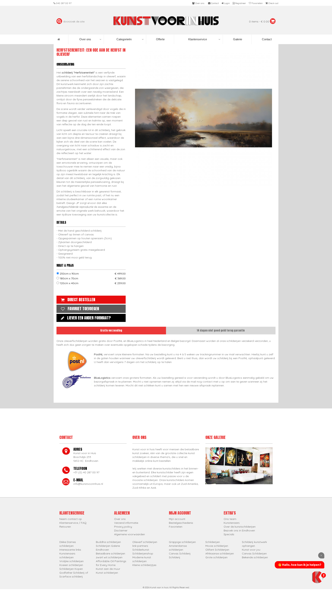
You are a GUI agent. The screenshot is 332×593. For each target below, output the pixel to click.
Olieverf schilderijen (144, 542)
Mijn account (177, 519)
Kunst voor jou (251, 549)
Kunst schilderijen (107, 572)
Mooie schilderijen (216, 546)
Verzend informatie (126, 523)
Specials (229, 534)
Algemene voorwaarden (129, 534)
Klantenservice (197, 39)
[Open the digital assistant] (317, 577)
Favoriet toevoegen (83, 309)
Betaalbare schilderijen (110, 553)
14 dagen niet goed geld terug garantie (221, 330)
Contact (266, 39)
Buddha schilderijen (108, 542)
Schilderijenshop (142, 553)
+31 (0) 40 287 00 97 (86, 472)
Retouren (65, 526)
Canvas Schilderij (180, 553)
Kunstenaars (232, 523)
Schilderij (174, 557)
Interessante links (70, 549)
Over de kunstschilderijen (240, 526)
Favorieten (175, 526)
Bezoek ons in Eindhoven (239, 530)
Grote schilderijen (216, 557)
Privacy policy (123, 526)
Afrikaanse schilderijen (219, 553)
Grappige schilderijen (182, 542)
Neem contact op (70, 519)
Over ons (85, 39)
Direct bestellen (81, 300)
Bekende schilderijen (255, 557)
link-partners (140, 546)
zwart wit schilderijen (109, 557)
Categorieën (124, 39)
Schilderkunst (140, 549)
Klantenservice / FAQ (72, 523)
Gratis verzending (111, 330)
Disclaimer (120, 530)
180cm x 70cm (92, 278)
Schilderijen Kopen (71, 569)
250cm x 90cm (92, 273)
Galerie (237, 39)
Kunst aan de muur (108, 569)
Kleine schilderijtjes (144, 565)
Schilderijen (212, 542)
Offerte (160, 39)
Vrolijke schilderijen (71, 561)
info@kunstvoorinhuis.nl (88, 484)
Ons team (230, 519)
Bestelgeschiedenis (181, 523)
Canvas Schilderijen (254, 553)
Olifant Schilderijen (217, 549)
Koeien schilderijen (71, 565)
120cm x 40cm (92, 283)
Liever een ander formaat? (89, 318)
